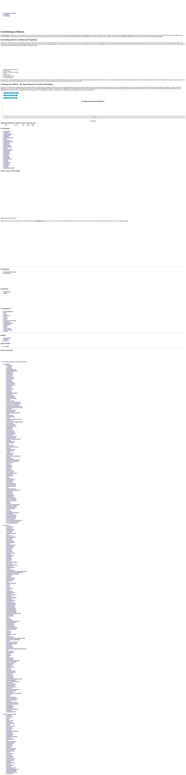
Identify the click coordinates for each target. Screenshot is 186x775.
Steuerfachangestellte (11, 499)
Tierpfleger (8, 694)
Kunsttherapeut (9, 450)
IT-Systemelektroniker (11, 436)
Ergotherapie (9, 394)
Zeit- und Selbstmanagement (10, 271)
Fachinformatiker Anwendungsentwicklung (16, 571)
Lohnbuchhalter (10, 453)
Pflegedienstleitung (10, 479)
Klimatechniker (9, 615)
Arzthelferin (6, 136)
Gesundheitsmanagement (12, 731)
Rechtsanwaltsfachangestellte (13, 490)
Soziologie (8, 761)
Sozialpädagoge (10, 677)
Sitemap (25, 361)
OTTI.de (7, 361)
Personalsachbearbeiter (11, 643)
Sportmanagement (10, 762)
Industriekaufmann (10, 432)
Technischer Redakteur (11, 505)
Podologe (8, 654)
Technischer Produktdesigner (13, 504)
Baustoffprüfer (9, 374)
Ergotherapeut (9, 566)
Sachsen (5, 327)
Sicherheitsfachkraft (10, 671)
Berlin (4, 314)
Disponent (5, 166)
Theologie (8, 764)
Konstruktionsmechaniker (12, 446)
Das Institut (6, 346)
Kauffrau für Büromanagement (13, 439)
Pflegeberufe (9, 644)
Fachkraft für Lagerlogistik (12, 404)
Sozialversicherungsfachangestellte (14, 678)
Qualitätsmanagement (11, 488)
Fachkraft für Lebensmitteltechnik (14, 406)
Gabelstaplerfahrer (10, 416)
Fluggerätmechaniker (11, 583)
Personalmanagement (11, 483)
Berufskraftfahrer (7, 145)
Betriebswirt (9, 380)
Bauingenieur (9, 716)
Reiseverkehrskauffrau (11, 661)
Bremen (5, 316)
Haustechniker (9, 423)
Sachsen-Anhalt (7, 328)
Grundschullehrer (10, 592)
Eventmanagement (10, 726)
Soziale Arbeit (9, 492)
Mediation (8, 457)
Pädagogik (8, 467)
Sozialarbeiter (9, 491)
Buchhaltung (9, 381)
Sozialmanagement (10, 758)
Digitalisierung (9, 389)
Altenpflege (6, 132)
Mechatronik (9, 744)
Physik (8, 752)
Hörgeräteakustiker (10, 600)
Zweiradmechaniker (11, 711)
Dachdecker (9, 387)
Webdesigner (9, 705)
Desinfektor (6, 164)
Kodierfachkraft (10, 445)
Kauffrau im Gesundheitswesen (13, 613)
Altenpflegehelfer (7, 133)
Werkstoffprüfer (10, 513)
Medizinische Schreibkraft (12, 461)
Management (9, 454)
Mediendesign (9, 745)
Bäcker (5, 139)
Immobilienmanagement (11, 736)
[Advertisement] (93, 57)
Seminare (5, 339)
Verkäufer (8, 701)
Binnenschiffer (6, 153)
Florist (7, 581)
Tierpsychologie (10, 765)
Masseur (8, 635)
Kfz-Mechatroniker (10, 441)
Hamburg (5, 318)
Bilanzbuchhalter (10, 382)
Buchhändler (6, 156)
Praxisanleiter (9, 482)
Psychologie (9, 754)
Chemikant (6, 161)
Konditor (8, 618)
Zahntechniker (9, 707)
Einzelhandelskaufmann (8, 167)
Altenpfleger (9, 365)
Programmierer (9, 657)
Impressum (12, 361)
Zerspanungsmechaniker (12, 522)
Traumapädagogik (10, 508)
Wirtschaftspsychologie (11, 771)
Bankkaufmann (7, 140)
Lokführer (8, 633)
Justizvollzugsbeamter (11, 612)
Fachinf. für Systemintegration (13, 402)
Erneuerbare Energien (11, 398)
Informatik (8, 737)
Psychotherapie (9, 756)
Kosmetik (8, 448)
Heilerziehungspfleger (11, 425)
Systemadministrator (11, 686)
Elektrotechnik (9, 720)
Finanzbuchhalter (10, 411)
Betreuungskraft (7, 150)
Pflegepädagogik (10, 750)
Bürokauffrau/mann (10, 383)
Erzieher (5, 293)
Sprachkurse (6, 340)
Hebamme (8, 596)
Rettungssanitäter (10, 663)
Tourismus (8, 766)
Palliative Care (9, 470)
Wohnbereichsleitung (11, 517)
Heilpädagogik (9, 427)
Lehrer (7, 630)
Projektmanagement (10, 486)
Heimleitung (9, 428)
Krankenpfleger (10, 623)
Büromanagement (7, 158)
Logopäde (8, 631)
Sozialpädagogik (10, 495)
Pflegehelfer (9, 646)
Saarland (5, 325)
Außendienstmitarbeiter (11, 370)
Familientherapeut (10, 579)
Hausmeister (9, 593)
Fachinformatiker (10, 400)
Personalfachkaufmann (11, 473)
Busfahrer (5, 160)
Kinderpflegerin (10, 442)
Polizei (8, 656)
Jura (7, 740)
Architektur (9, 715)
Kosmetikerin (9, 619)
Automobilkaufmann (8, 137)
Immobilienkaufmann (11, 604)
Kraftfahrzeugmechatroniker (12, 621)
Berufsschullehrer (7, 147)
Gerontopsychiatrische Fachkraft (13, 419)
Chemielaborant (7, 162)
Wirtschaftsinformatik (11, 516)
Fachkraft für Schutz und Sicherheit (14, 407)
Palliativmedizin (10, 471)
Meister (8, 463)
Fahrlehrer (8, 576)
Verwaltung (9, 511)
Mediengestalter (10, 458)
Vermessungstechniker (11, 699)
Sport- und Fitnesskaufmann (12, 681)
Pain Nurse (8, 469)
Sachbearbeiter (9, 664)
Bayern (5, 312)
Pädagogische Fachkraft (11, 642)
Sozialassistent (9, 494)
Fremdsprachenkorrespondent (13, 412)
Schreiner (8, 668)
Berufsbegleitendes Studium (9, 13)
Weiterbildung (6, 15)
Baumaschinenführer (8, 141)
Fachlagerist (9, 408)
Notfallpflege (9, 466)
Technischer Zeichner (11, 507)
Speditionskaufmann (11, 498)
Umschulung (6, 14)
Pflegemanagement (10, 749)
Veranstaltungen (7, 338)
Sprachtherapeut (10, 496)
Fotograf (8, 587)
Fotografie (8, 729)
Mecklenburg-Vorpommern (9, 320)
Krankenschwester (10, 449)
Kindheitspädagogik (11, 741)
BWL (7, 719)
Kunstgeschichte (10, 743)
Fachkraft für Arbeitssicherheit (13, 403)
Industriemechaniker (11, 433)
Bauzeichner (6, 144)
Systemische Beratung (11, 500)
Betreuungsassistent (7, 149)
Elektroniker (9, 391)
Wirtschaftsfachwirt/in (11, 515)
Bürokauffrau (6, 157)
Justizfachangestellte (11, 437)
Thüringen (5, 331)
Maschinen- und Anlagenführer (13, 456)
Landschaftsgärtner (10, 626)
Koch (7, 444)
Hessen (5, 319)
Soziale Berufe (9, 676)
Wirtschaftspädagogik (11, 770)
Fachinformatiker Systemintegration (14, 572)
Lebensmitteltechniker (11, 629)
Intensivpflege (9, 435)
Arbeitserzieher (6, 135)
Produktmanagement (11, 484)
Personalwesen (9, 475)
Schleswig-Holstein (7, 329)
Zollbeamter (9, 710)
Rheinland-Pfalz (7, 324)
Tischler (8, 509)
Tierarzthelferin (6, 291)
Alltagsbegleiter (7, 131)
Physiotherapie (9, 481)
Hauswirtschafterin (10, 424)
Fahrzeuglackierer (10, 577)
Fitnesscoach (9, 727)
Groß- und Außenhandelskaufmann (14, 421)
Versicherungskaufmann (11, 702)
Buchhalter (6, 154)
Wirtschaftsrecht (10, 773)
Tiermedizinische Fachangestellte (14, 693)
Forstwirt (8, 584)
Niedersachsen (6, 321)
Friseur (8, 414)
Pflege (7, 477)
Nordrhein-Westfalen (8, 323)
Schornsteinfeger (10, 667)
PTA (7, 487)
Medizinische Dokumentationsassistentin (15, 638)
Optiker (8, 640)
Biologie (8, 718)
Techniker (8, 503)
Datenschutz (19, 361)
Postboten (8, 655)
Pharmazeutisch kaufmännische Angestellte (16, 648)
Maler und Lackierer (11, 634)
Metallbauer (9, 465)
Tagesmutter (9, 688)
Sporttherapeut (9, 682)
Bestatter (5, 148)
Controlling (9, 386)
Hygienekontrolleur (10, 602)
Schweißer (8, 669)
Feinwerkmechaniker (11, 410)
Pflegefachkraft (9, 652)
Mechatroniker (6, 273)
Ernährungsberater (10, 397)
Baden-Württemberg (8, 311)
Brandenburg (6, 315)
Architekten (9, 366)
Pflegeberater (9, 478)
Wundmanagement (10, 519)
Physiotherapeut (10, 651)
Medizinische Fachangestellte (13, 460)
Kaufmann (8, 440)
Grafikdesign (9, 420)
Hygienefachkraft (10, 431)
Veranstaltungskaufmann (12, 698)
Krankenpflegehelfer (11, 622)
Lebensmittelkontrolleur (11, 627)
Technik (8, 502)
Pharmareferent (9, 647)
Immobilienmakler (10, 605)
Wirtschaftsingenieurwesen (12, 769)
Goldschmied (9, 591)
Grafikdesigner (9, 588)
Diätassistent (6, 165)
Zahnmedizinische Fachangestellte (14, 520)
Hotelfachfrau (9, 429)
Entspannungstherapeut (11, 564)
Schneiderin (9, 665)
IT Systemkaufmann (11, 609)
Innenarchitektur (10, 739)
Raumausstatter (9, 659)
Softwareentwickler (10, 672)
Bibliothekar (6, 152)
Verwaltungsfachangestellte (12, 512)
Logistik (8, 452)
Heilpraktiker (9, 598)
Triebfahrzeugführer (11, 697)
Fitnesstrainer (9, 580)
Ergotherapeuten (10, 395)
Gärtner (8, 418)
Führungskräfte (9, 415)
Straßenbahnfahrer (10, 685)
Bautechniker (6, 143)
